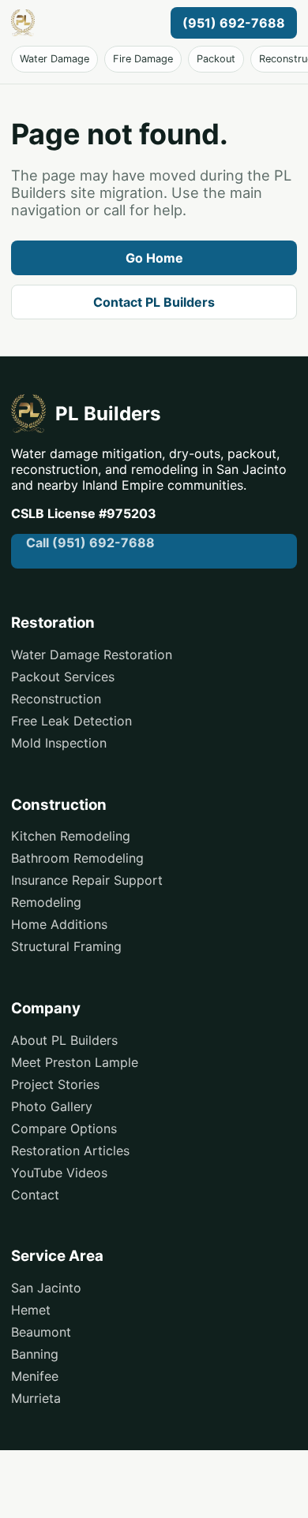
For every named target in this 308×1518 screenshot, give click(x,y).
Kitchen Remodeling (70, 836)
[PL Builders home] (87, 22)
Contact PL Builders (154, 302)
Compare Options (64, 1128)
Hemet (31, 1310)
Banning (34, 1354)
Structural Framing (66, 946)
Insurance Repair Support (87, 880)
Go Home (154, 258)
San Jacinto (46, 1288)
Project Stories (55, 1084)
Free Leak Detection (71, 721)
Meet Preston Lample (74, 1062)
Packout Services (63, 676)
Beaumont (41, 1332)
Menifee (34, 1376)
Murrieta (36, 1398)
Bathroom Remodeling (77, 858)
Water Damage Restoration (91, 654)
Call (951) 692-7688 (90, 542)
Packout (216, 59)
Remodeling (46, 902)
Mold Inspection (59, 743)
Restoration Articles (70, 1150)
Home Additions (59, 924)
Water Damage (54, 59)
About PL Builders (64, 1040)
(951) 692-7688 (233, 23)
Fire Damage (143, 59)
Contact (35, 1195)
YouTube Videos (59, 1172)
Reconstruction (56, 699)
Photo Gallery (51, 1106)
